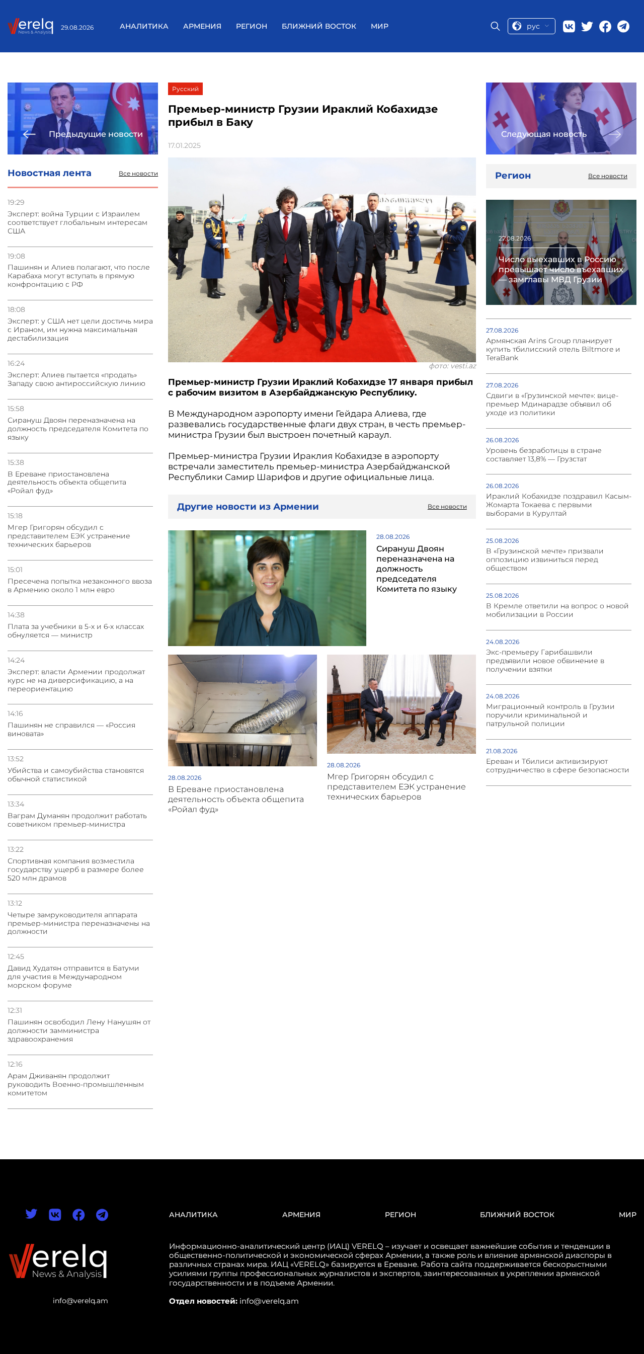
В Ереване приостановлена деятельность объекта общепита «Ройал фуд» (67, 483)
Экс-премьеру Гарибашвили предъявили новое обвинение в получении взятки (545, 661)
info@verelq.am (80, 1300)
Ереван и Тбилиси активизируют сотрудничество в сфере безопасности (557, 765)
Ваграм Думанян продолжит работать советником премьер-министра (77, 820)
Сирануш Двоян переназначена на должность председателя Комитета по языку (78, 429)
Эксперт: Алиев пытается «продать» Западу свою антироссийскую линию (76, 379)
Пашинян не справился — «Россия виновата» (71, 729)
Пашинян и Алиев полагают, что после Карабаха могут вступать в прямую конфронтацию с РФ (79, 276)
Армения (202, 26)
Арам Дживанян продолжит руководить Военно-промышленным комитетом (76, 1084)
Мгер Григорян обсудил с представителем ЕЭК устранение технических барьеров (69, 536)
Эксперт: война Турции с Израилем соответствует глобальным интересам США (77, 222)
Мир (379, 26)
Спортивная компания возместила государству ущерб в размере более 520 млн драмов (76, 870)
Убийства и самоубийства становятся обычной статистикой (76, 774)
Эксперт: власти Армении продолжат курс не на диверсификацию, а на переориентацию (76, 680)
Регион (251, 26)
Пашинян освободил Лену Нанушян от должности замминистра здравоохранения (79, 1031)
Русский (185, 89)
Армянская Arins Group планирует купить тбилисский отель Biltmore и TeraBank (553, 349)
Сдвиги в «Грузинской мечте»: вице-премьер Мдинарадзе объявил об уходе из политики (552, 404)
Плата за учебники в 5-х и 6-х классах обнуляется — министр (76, 631)
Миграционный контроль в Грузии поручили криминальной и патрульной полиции (550, 715)
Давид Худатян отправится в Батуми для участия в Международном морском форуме (73, 977)
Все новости (138, 173)
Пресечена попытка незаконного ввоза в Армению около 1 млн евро (80, 585)
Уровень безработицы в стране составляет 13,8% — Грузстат (544, 454)
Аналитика (144, 26)
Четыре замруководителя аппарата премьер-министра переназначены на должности (79, 923)
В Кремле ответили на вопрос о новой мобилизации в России (557, 610)
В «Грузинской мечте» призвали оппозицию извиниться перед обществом (545, 560)
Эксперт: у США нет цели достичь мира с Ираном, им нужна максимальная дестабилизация (80, 330)
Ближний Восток (319, 26)
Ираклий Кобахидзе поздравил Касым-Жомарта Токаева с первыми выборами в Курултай (558, 505)
